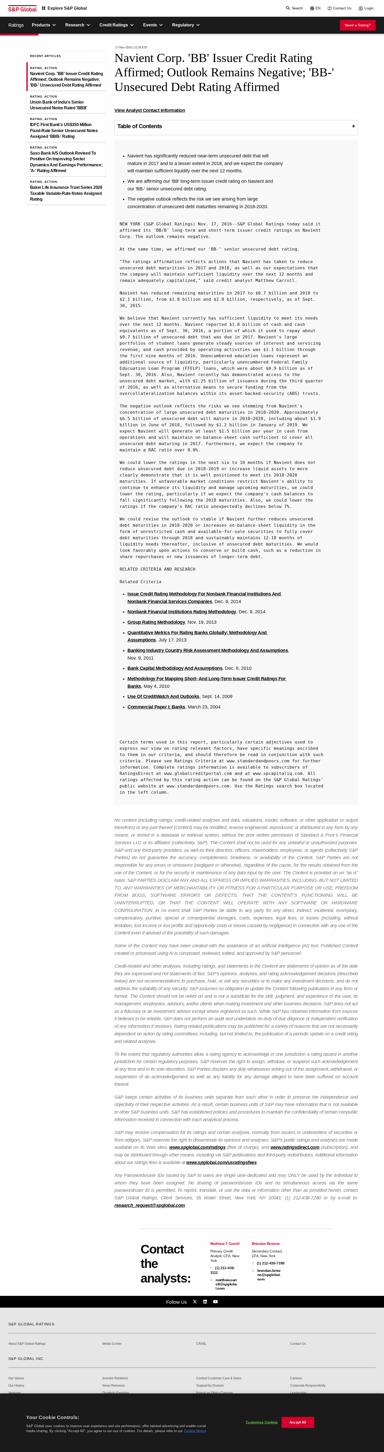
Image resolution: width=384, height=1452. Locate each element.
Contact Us (342, 8)
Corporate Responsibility (307, 1385)
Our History (16, 1385)
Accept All (297, 1422)
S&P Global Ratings (31, 1324)
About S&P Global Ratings (27, 1344)
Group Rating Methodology (156, 622)
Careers (296, 1378)
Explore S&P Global (67, 8)
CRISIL (201, 1344)
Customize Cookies (262, 1422)
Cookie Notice (195, 1431)
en (318, 8)
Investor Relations (115, 1378)
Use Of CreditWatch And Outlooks (163, 696)
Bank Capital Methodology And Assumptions (174, 668)
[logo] (22, 8)
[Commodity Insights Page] (195, 1301)
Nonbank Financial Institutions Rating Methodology (181, 611)
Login (369, 8)
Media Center (112, 1344)
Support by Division (210, 1385)
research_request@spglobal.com (149, 1205)
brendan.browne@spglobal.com (269, 1274)
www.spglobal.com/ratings (197, 1147)
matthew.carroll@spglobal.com (226, 1284)
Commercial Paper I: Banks (156, 707)
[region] (192, 1422)
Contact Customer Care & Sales (218, 1378)
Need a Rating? (358, 25)
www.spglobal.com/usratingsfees (221, 1162)
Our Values (16, 1378)
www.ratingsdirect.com (295, 1147)
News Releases (113, 1385)
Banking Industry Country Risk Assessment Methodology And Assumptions (207, 650)
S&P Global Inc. (26, 1359)
